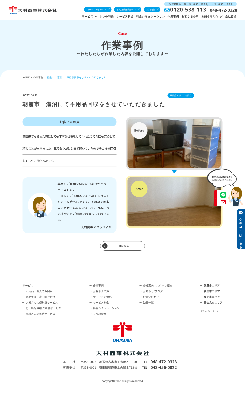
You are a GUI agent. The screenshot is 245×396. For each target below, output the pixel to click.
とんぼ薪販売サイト (126, 9)
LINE (223, 195)
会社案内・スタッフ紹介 (157, 285)
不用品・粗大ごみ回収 (39, 291)
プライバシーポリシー (210, 311)
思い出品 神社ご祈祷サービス (43, 308)
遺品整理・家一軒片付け (40, 296)
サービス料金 (125, 16)
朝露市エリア (212, 285)
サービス (87, 16)
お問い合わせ (151, 296)
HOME (26, 77)
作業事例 (173, 16)
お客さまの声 (190, 16)
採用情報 (150, 9)
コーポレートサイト (96, 9)
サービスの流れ (102, 296)
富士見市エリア (213, 302)
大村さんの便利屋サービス (42, 302)
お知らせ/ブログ (212, 16)
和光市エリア (212, 296)
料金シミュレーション (150, 16)
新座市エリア (212, 291)
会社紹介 (231, 16)
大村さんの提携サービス (40, 313)
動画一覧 (148, 302)
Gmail (223, 202)
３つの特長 (107, 16)
